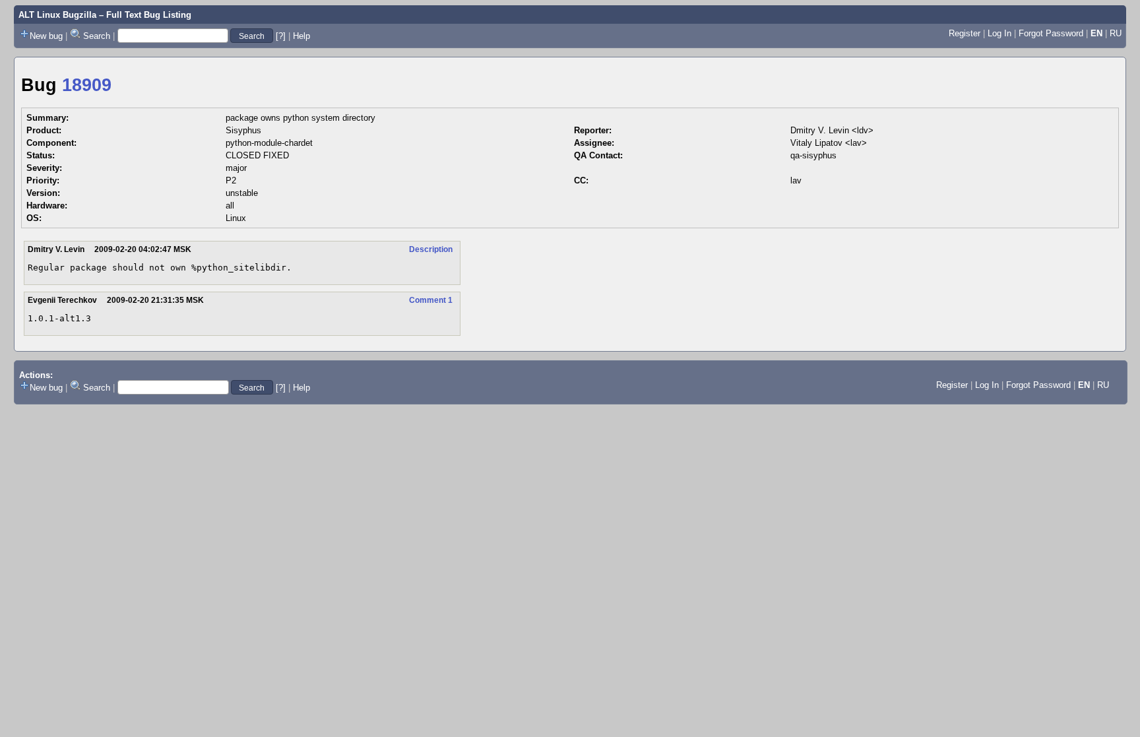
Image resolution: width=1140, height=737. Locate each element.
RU (1116, 33)
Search (96, 36)
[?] (281, 36)
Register (964, 33)
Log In (999, 33)
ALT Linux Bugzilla (57, 15)
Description (431, 249)
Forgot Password (1051, 33)
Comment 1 (431, 300)
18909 (86, 85)
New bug (46, 36)
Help (301, 36)
